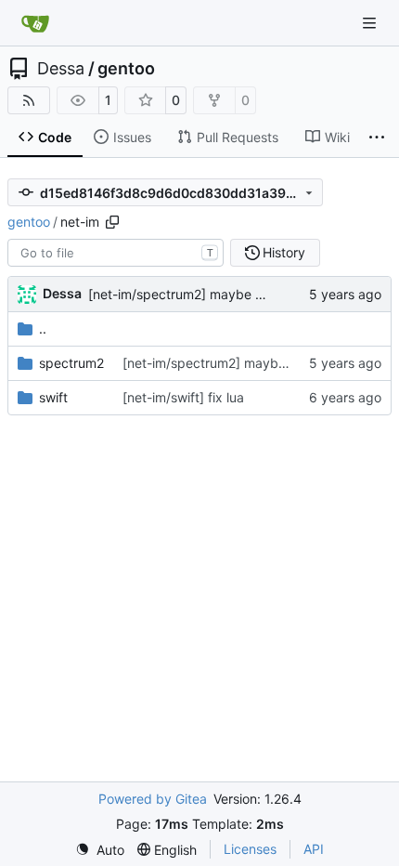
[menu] (99, 850)
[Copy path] (112, 222)
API (313, 849)
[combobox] (115, 253)
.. (42, 328)
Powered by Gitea (152, 799)
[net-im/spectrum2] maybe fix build (195, 294)
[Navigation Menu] (371, 22)
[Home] (35, 23)
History (284, 252)
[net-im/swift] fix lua (183, 397)
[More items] (377, 137)
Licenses (250, 849)
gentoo (126, 68)
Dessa (60, 68)
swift (53, 397)
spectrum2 (71, 363)
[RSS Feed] (28, 100)
